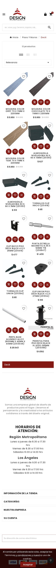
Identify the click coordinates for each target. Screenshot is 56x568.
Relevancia (28, 62)
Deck (7, 364)
